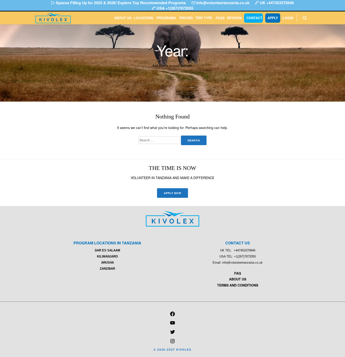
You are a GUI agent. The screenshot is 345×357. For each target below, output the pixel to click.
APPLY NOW (172, 193)
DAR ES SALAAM (107, 250)
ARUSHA (107, 262)
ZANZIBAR (107, 268)
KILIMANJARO (107, 256)
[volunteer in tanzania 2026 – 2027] (172, 225)
